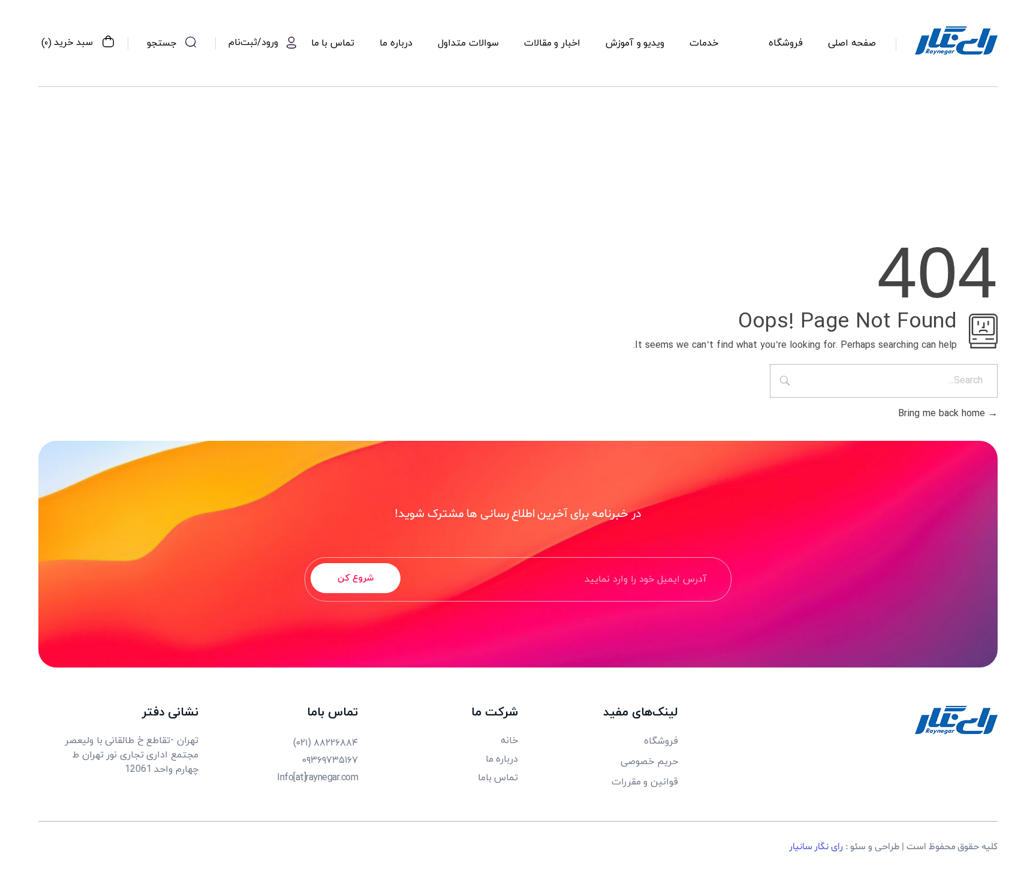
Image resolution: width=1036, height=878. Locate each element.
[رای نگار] (956, 41)
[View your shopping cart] (109, 43)
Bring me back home (943, 413)
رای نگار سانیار (816, 846)
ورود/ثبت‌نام (253, 42)
